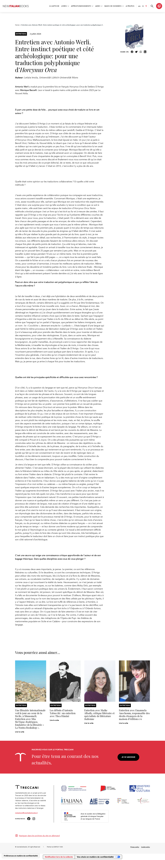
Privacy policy (134, 847)
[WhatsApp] (141, 52)
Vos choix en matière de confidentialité (95, 857)
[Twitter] (136, 52)
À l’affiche (54, 6)
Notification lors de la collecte (59, 857)
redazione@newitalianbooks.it (26, 812)
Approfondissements (81, 6)
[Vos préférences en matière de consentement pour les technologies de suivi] (21, 855)
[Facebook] (132, 52)
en (139, 6)
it (143, 6)
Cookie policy (145, 847)
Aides (97, 6)
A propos (130, 6)
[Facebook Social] (28, 818)
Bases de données (113, 6)
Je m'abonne (128, 757)
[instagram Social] (33, 818)
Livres (64, 6)
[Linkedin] (145, 52)
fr (146, 5)
